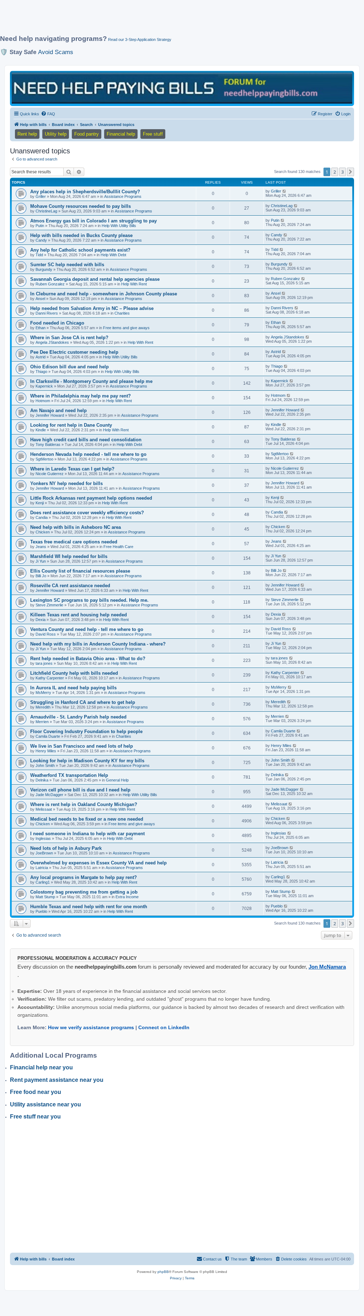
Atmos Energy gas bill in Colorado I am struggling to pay (93, 220)
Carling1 (43, 882)
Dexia (41, 619)
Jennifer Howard (50, 415)
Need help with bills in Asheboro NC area (75, 527)
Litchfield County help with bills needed (74, 673)
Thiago (41, 371)
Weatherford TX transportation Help (69, 775)
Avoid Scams (55, 52)
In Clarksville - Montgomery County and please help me (91, 381)
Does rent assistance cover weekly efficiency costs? (87, 512)
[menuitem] (48, 114)
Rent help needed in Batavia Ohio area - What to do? (87, 658)
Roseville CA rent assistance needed (70, 585)
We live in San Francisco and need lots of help (81, 746)
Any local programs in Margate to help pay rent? (83, 877)
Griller (41, 196)
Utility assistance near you (45, 1104)
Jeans (41, 546)
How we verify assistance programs (91, 1027)
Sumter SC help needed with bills (67, 264)
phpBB (163, 1272)
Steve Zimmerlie (49, 605)
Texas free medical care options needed (73, 541)
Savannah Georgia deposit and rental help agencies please (95, 279)
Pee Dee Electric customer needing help (74, 352)
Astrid (41, 357)
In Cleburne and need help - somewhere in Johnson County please (103, 293)
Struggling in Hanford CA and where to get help (82, 702)
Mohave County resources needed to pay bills (80, 206)
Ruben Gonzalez (50, 284)
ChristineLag (46, 211)
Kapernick (44, 386)
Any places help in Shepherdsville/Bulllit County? (85, 191)
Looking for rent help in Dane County (71, 425)
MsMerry (43, 692)
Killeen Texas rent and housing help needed (78, 614)
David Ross (46, 634)
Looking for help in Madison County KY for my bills (87, 760)
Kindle (41, 430)
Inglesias (43, 838)
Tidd (39, 255)
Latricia (42, 867)
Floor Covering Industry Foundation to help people (86, 731)
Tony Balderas (48, 444)
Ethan (41, 328)
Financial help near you (41, 1067)
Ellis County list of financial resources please (80, 571)
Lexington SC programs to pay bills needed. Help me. (89, 600)
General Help (117, 780)
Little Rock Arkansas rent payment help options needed (91, 498)
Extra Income (127, 897)
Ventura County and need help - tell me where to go (86, 629)
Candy (41, 240)
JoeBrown (44, 853)
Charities (122, 313)
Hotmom (43, 401)
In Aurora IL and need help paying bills (73, 687)
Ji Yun (41, 561)
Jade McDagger (49, 795)
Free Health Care (118, 546)
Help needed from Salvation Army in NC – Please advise (92, 308)
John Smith (45, 765)
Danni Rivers (47, 313)
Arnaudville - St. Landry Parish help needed (78, 717)
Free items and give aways (126, 328)
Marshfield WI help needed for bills (68, 556)
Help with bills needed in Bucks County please (81, 235)
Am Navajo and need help (58, 410)
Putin (40, 225)
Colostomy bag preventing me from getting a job (84, 892)
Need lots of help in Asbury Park (66, 848)
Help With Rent (134, 284)
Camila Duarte (48, 736)
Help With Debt (113, 255)
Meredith (43, 707)
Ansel (40, 298)
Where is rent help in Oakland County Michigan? (83, 804)
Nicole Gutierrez (50, 474)
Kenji (40, 503)
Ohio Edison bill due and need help (69, 366)
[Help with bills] (182, 88)
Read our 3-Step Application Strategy (139, 39)
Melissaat (44, 809)
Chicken (43, 532)
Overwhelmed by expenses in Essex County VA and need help (98, 862)
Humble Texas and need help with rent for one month (88, 906)
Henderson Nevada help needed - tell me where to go (88, 454)
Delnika (42, 780)
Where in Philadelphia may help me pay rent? (80, 396)
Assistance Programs (122, 196)
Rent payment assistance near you (56, 1080)
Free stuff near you (35, 1117)
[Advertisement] (172, 20)
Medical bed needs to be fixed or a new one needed (86, 819)
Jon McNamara (327, 967)
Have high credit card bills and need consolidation (85, 439)
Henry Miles (46, 751)
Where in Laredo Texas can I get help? (72, 469)
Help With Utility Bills (119, 225)
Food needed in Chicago (57, 323)
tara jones (44, 663)
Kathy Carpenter (50, 678)
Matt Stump (45, 897)
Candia (42, 517)
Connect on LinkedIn (163, 1027)
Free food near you (35, 1092)
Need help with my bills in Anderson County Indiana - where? (98, 644)
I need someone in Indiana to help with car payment (87, 833)
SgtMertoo (44, 459)
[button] (350, 172)
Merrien (42, 722)
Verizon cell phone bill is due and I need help (80, 790)
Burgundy (44, 269)
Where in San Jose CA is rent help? (69, 337)
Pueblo (41, 911)
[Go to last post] (284, 191)
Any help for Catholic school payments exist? (80, 250)
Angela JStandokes (52, 342)
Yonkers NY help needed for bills (66, 483)
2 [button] (334, 172)
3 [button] (342, 172)
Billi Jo (41, 576)
